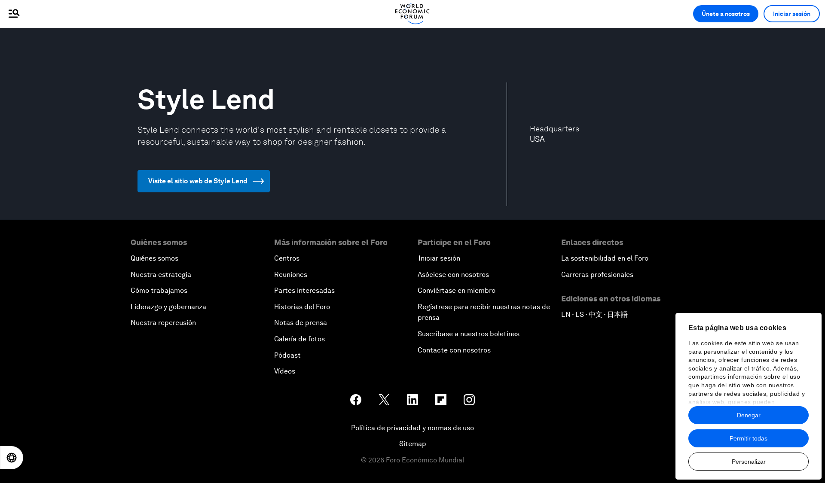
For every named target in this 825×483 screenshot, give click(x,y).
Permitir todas (748, 438)
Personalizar (749, 461)
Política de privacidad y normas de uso (412, 428)
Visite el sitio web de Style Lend (198, 181)
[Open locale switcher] (11, 458)
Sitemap (412, 444)
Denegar (749, 415)
